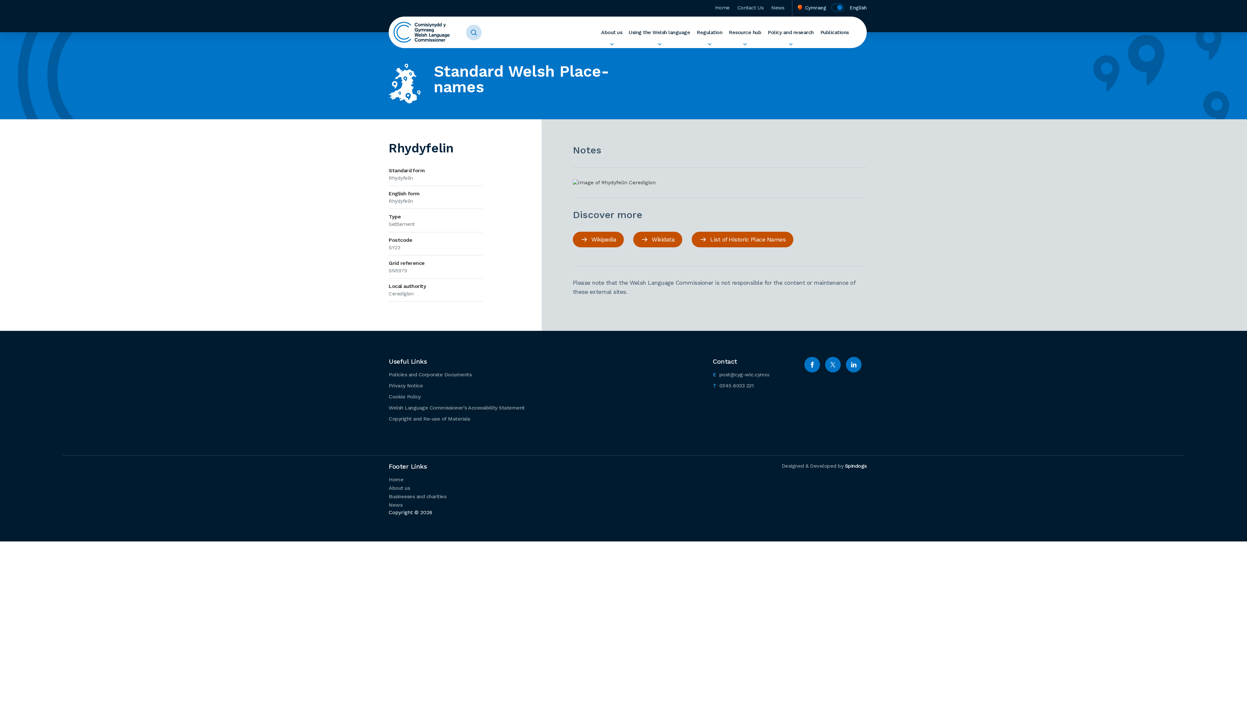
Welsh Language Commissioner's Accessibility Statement (457, 408)
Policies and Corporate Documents (430, 374)
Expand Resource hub (745, 44)
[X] (833, 364)
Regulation (709, 32)
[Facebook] (812, 364)
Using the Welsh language (659, 32)
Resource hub (745, 32)
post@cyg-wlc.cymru (741, 374)
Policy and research (791, 32)
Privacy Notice (406, 386)
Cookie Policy (405, 397)
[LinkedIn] (854, 364)
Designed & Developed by (824, 466)
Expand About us (611, 44)
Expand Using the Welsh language (659, 44)
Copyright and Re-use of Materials (429, 419)
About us (611, 32)
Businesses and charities (417, 496)
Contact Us (750, 8)
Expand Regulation (709, 44)
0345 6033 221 (733, 385)
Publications (834, 32)
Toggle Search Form (474, 32)
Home (722, 8)
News (777, 8)
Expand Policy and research (791, 44)
